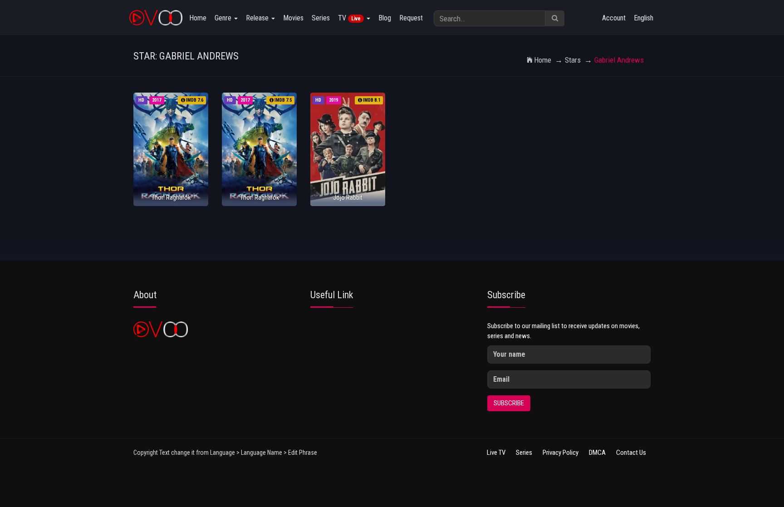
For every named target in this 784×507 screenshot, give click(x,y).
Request (411, 18)
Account (614, 18)
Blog (384, 18)
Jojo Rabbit (348, 197)
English (643, 18)
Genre (224, 18)
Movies (293, 18)
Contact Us (631, 452)
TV (349, 18)
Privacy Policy (560, 452)
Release (258, 18)
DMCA (597, 452)
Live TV (496, 452)
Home (197, 18)
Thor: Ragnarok (171, 197)
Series (321, 18)
